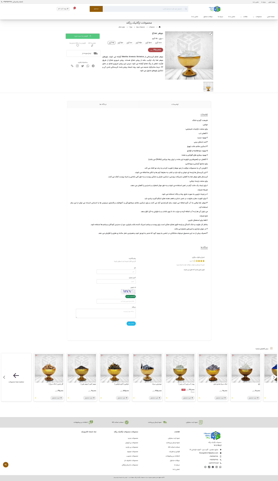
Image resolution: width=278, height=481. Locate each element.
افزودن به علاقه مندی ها (78, 43)
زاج (259, 384)
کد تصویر (133, 287)
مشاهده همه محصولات (16, 382)
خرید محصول (253, 398)
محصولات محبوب (132, 456)
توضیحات (175, 104)
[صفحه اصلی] (204, 9)
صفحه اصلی (271, 2)
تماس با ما (256, 2)
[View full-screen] (210, 33)
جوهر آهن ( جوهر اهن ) (88, 384)
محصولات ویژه (140, 27)
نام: (135, 268)
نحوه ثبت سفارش (174, 438)
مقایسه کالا (92, 43)
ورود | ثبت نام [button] (62, 9)
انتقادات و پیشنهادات (173, 456)
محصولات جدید (133, 438)
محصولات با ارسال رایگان (130, 465)
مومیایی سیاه (157, 384)
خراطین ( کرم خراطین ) (121, 384)
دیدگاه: (134, 307)
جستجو (96, 9)
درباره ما (263, 2)
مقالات (245, 17)
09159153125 (214, 456)
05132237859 (214, 463)
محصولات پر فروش (131, 443)
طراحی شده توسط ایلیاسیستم (120, 477)
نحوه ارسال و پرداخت (173, 443)
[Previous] (273, 377)
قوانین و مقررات (174, 452)
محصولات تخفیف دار (131, 461)
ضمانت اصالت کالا (174, 447)
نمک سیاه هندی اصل (220, 384)
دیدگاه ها (103, 104)
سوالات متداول (208, 17)
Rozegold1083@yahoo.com (208, 453)
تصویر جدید (130, 296)
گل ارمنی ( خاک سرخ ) (56, 384)
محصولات (259, 17)
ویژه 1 (130, 27)
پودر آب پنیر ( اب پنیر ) (186, 384)
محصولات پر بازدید (132, 447)
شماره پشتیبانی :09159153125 (13, 2)
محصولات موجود (132, 452)
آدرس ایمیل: (132, 278)
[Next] (4, 377)
